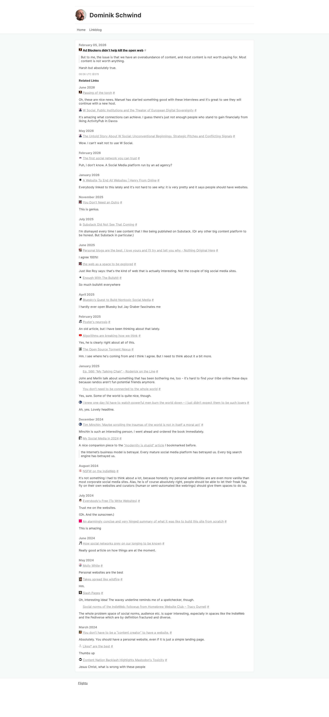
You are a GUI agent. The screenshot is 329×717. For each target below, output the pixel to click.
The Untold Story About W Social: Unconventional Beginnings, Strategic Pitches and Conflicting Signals (157, 136)
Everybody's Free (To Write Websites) (110, 501)
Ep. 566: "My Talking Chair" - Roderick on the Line (119, 371)
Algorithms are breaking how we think (110, 335)
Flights (83, 683)
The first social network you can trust (110, 158)
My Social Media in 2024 (101, 438)
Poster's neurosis (95, 322)
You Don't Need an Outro (101, 202)
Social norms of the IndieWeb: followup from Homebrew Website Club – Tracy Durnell (144, 607)
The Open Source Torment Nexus (107, 349)
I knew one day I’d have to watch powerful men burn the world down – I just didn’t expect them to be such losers (164, 402)
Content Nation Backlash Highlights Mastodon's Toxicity (123, 660)
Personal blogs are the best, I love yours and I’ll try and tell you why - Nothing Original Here (149, 250)
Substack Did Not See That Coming (108, 224)
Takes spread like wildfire (101, 579)
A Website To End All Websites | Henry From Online (120, 180)
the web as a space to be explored (108, 264)
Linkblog (95, 30)
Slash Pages (91, 593)
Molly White (91, 565)
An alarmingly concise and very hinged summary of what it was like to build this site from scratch (153, 521)
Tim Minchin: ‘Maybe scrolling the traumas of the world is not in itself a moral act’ (141, 425)
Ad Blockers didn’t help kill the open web (113, 50)
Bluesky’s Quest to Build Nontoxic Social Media (117, 300)
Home (81, 30)
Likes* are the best (96, 646)
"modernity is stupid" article (144, 445)
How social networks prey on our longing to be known (122, 543)
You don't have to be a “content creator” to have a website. (126, 632)
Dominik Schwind (115, 15)
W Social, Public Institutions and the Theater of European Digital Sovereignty (138, 110)
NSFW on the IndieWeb (99, 471)
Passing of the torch (97, 93)
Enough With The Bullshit (101, 278)
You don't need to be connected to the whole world (120, 389)
